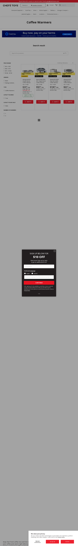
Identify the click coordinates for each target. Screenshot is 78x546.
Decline (67, 541)
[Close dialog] (54, 251)
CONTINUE (39, 283)
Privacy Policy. (61, 537)
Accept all (52, 541)
